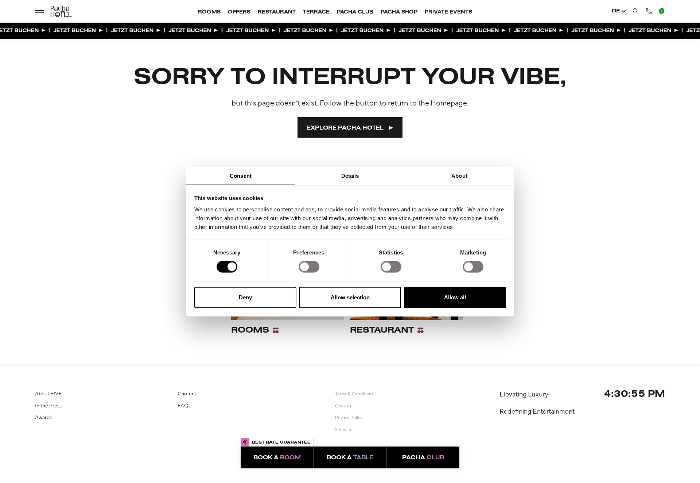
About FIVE (48, 393)
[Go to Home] (54, 11)
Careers (187, 393)
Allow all (455, 297)
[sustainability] (661, 11)
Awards (43, 417)
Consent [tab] (241, 175)
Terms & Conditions (354, 393)
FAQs (184, 406)
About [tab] (459, 175)
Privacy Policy (348, 417)
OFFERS (239, 12)
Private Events (448, 12)
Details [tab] (350, 175)
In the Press (48, 406)
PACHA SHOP (399, 12)
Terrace (316, 12)
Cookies (343, 406)
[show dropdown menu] (39, 11)
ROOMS (209, 12)
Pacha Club (355, 12)
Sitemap (343, 429)
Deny (245, 297)
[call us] (649, 11)
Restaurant (277, 12)
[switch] (309, 267)
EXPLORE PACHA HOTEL (345, 128)
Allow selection (350, 297)
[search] (636, 11)
